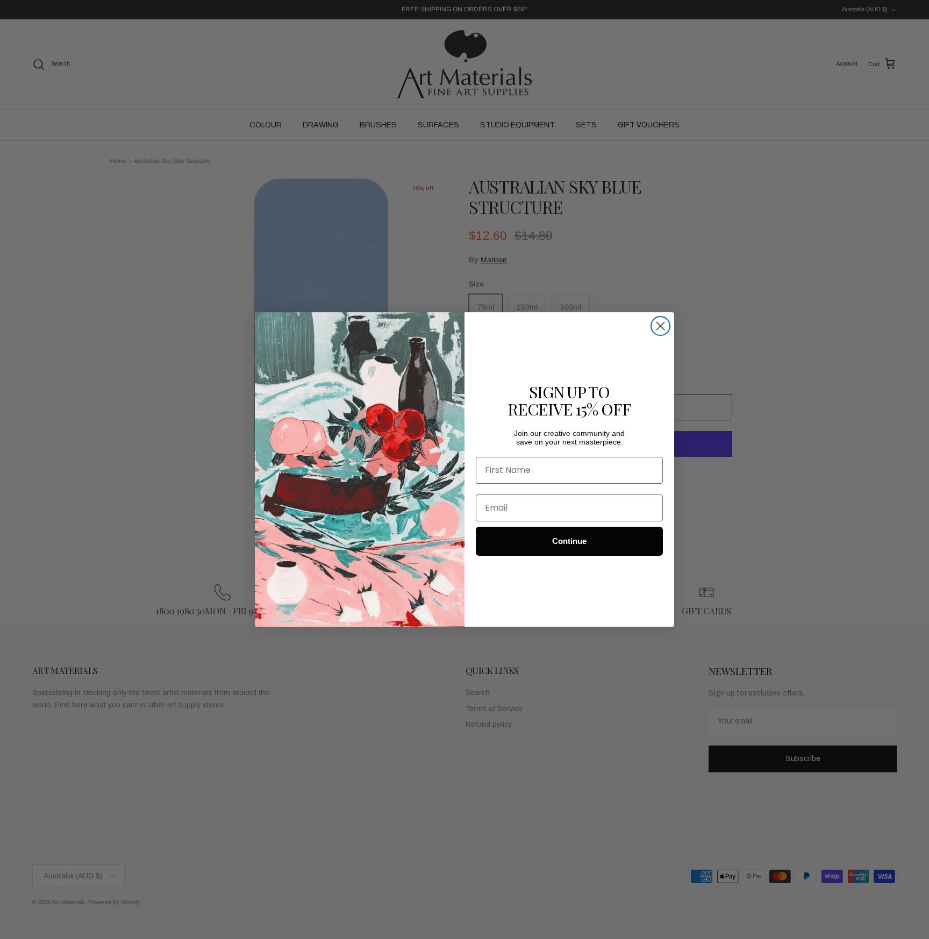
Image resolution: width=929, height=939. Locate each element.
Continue (569, 541)
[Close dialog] (660, 326)
